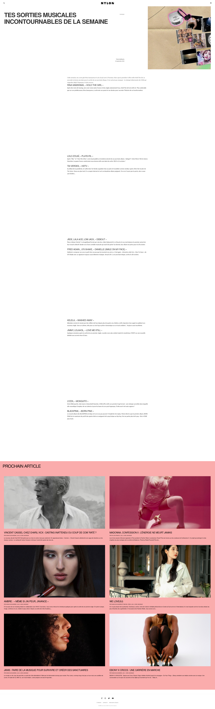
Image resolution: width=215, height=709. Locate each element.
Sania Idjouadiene (11, 535)
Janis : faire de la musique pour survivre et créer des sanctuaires (46, 670)
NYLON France (116, 535)
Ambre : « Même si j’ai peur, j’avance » (26, 601)
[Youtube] (113, 698)
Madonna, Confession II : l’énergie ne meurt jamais (141, 532)
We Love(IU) (116, 601)
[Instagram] (105, 698)
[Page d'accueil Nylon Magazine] (107, 3)
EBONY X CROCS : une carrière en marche (135, 670)
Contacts (105, 702)
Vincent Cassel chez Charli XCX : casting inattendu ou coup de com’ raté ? (50, 532)
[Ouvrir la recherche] (4, 3)
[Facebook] (101, 698)
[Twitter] (109, 698)
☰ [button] (211, 3)
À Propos (99, 702)
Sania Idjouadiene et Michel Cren (121, 604)
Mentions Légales (113, 702)
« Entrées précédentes (6, 681)
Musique (26, 535)
